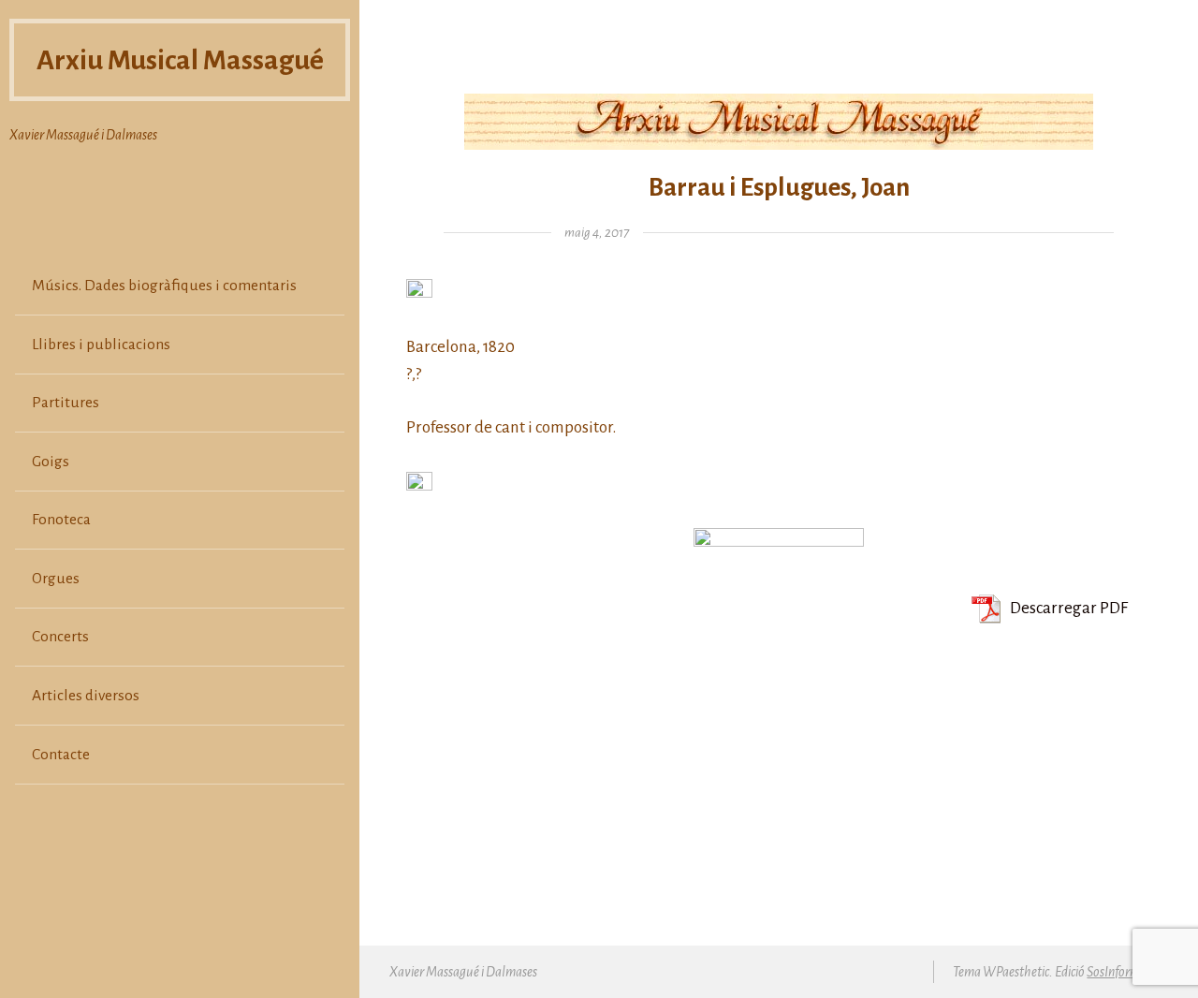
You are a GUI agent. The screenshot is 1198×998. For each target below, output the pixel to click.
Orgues (56, 578)
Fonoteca (61, 519)
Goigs (50, 461)
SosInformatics (1125, 971)
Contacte (61, 754)
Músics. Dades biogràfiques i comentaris (164, 285)
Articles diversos (85, 695)
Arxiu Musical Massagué (180, 60)
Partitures (65, 402)
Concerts (60, 636)
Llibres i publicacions (101, 344)
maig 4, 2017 (596, 233)
